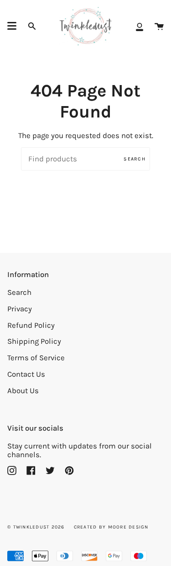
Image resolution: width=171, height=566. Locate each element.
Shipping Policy (34, 341)
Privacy (19, 308)
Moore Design (128, 527)
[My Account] (139, 26)
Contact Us (26, 374)
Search (134, 159)
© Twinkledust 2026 (36, 527)
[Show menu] (12, 26)
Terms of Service (36, 357)
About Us (23, 390)
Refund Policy (31, 325)
